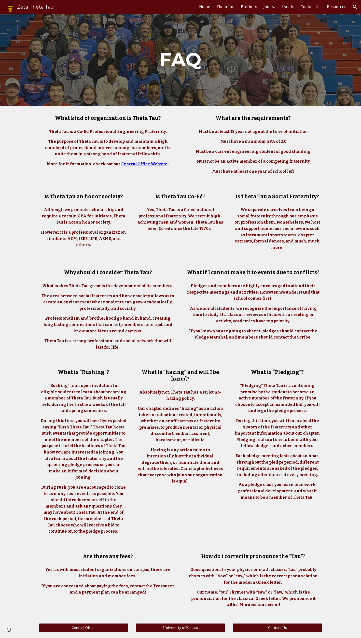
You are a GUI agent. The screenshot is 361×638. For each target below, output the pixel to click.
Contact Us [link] (310, 6)
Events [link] (288, 6)
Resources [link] (336, 6)
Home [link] (204, 6)
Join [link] (267, 6)
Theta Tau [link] (226, 6)
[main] (180, 59)
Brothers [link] (249, 6)
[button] (355, 7)
